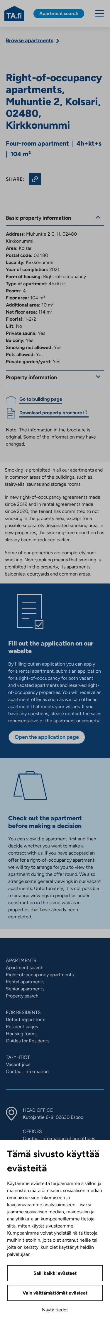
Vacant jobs (18, 1064)
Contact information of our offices (59, 1138)
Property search (22, 996)
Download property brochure (50, 414)
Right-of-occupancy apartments (40, 974)
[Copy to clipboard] (35, 179)
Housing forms (21, 1033)
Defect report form (25, 1019)
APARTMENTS (21, 960)
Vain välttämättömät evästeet (55, 1293)
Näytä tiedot (55, 1310)
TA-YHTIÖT (18, 1057)
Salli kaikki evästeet (55, 1273)
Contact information (27, 1071)
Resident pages (22, 1026)
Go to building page (40, 399)
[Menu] (99, 13)
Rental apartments (25, 981)
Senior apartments (25, 989)
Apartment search (24, 967)
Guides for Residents (27, 1041)
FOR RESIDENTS (23, 1012)
